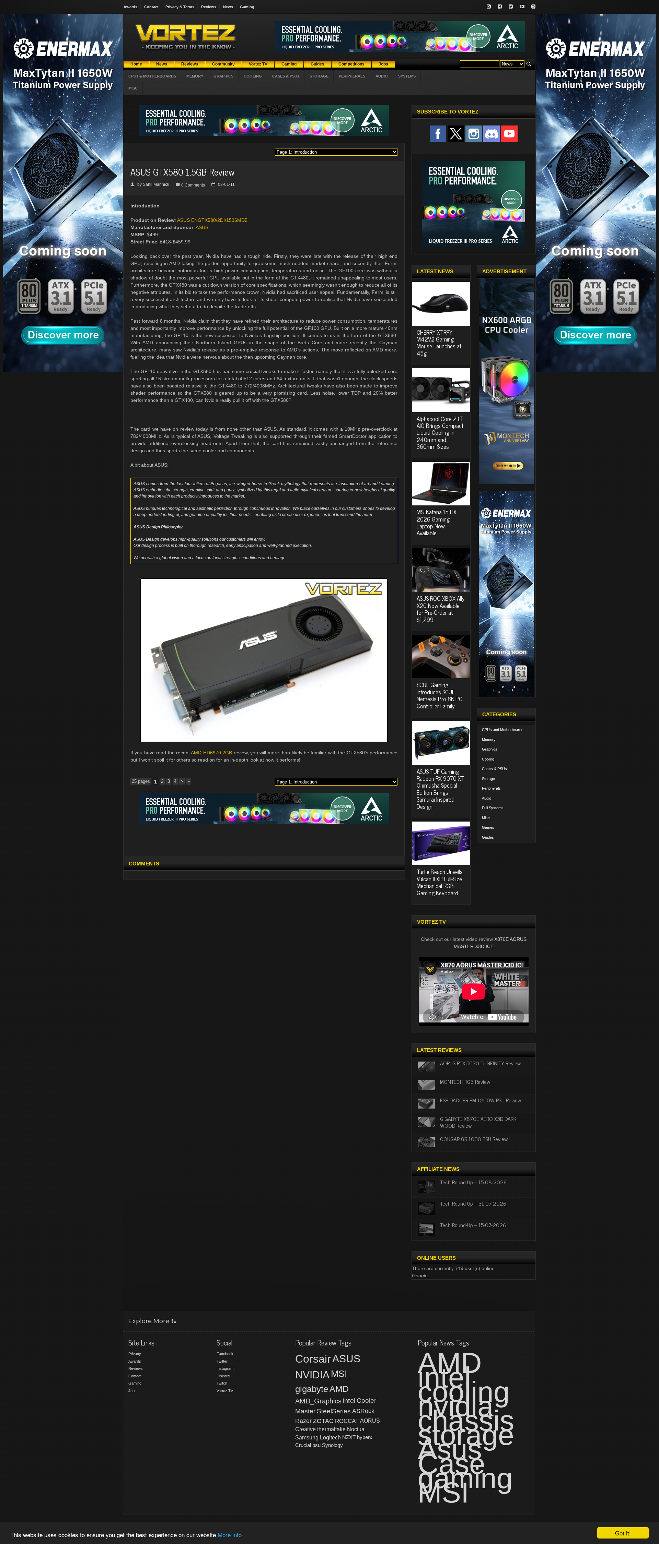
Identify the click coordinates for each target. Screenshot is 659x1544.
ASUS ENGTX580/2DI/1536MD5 (212, 220)
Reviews (208, 7)
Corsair (313, 1359)
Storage (488, 779)
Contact (151, 7)
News (228, 7)
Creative (305, 1429)
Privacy (134, 1354)
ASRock (363, 1411)
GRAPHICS (223, 76)
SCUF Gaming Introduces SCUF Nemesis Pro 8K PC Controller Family (439, 695)
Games (488, 827)
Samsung (307, 1437)
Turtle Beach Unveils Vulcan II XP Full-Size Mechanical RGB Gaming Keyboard (440, 882)
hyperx (364, 1437)
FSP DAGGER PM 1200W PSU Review (480, 1100)
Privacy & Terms (179, 7)
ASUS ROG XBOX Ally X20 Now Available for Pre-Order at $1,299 (441, 609)
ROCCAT (347, 1420)
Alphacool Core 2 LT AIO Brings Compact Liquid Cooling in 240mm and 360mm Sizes (440, 433)
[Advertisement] (264, 839)
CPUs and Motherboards (502, 730)
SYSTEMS (407, 76)
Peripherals (491, 788)
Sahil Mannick (156, 184)
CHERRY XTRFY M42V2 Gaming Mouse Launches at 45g (439, 342)
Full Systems (493, 808)
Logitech (330, 1437)
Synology (332, 1445)
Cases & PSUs (494, 769)
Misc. (486, 818)
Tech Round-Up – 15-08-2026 (473, 1181)
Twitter (222, 1361)
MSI (339, 1374)
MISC (133, 88)
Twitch (222, 1383)
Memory (489, 740)
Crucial (303, 1445)
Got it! (623, 1533)
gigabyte (311, 1389)
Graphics (489, 749)
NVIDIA (312, 1374)
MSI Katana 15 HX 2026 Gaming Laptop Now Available (436, 522)
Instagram (225, 1368)
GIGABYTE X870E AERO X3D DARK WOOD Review (478, 1121)
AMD (339, 1388)
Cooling (488, 759)
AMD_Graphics (318, 1401)
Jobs (132, 1391)
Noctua (356, 1429)
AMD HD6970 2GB (211, 752)
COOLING (253, 76)
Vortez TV (225, 1391)
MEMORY (194, 76)
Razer (303, 1420)
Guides (488, 837)
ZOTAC (323, 1420)
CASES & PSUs (285, 76)
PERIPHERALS (352, 76)
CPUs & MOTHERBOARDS (152, 76)
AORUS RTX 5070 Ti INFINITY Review (480, 1062)
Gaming (247, 7)
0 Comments (193, 185)
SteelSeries (334, 1411)
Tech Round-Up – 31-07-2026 (473, 1203)
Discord (223, 1376)
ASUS (202, 227)
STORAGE (319, 76)
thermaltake (331, 1429)
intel (349, 1400)
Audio (486, 798)
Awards (130, 7)
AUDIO (381, 76)
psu (316, 1445)
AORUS (370, 1420)
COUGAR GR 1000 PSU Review (474, 1138)
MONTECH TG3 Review (465, 1081)
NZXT (349, 1437)
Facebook (225, 1354)
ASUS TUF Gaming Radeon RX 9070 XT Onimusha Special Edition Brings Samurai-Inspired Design (440, 789)
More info (230, 1534)
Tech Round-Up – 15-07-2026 (473, 1224)
